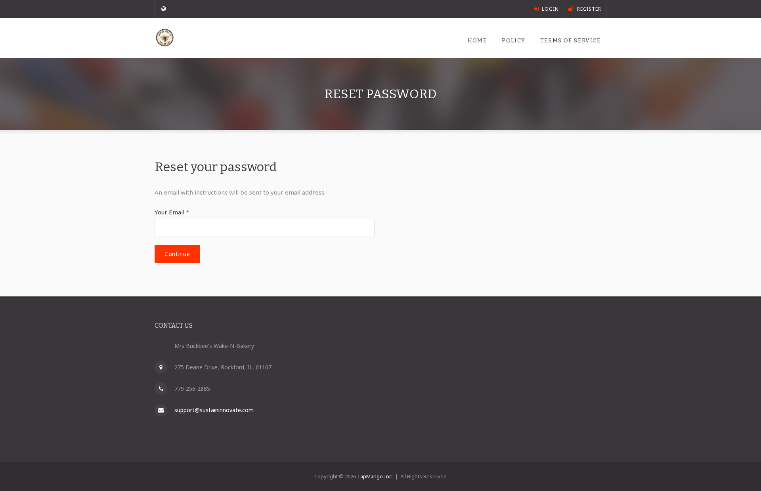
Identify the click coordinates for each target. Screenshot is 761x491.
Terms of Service (570, 40)
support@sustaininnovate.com (214, 410)
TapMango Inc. (375, 476)
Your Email (172, 212)
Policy (513, 40)
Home (478, 40)
